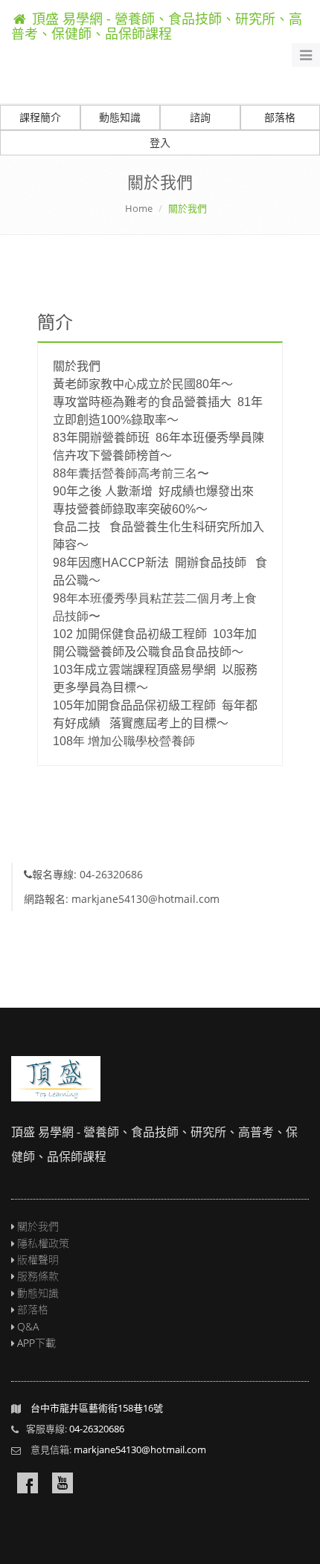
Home (139, 208)
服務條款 (38, 1276)
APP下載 (36, 1343)
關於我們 (38, 1226)
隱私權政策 (43, 1243)
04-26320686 (96, 1428)
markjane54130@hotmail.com (140, 1449)
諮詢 (200, 117)
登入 (160, 142)
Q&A (28, 1326)
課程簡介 (40, 117)
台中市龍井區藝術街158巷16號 (97, 1408)
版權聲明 (38, 1259)
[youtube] (62, 1483)
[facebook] (27, 1483)
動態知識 (120, 117)
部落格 (32, 1309)
